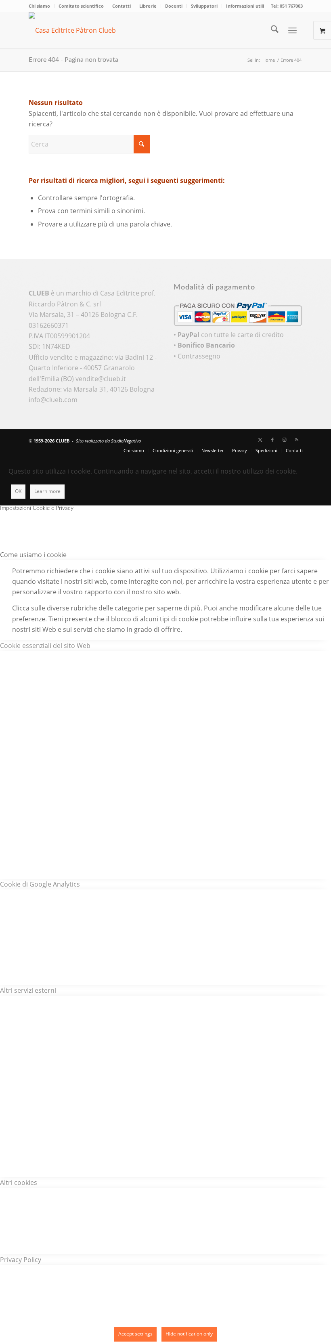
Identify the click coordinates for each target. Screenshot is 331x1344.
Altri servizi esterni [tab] (28, 990)
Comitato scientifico (81, 6)
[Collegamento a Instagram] (285, 440)
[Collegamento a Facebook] (272, 440)
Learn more (47, 491)
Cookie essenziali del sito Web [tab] (45, 645)
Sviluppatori (204, 6)
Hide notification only (189, 1333)
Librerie (148, 6)
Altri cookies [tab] (18, 1182)
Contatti (121, 6)
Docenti (173, 6)
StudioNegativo (126, 441)
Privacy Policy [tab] (20, 1259)
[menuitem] (41, 6)
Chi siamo (39, 6)
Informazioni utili (245, 6)
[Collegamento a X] (260, 440)
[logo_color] (83, 30)
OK (18, 491)
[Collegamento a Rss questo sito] (297, 440)
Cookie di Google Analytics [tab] (40, 884)
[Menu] (292, 30)
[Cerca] (271, 30)
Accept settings (135, 1333)
